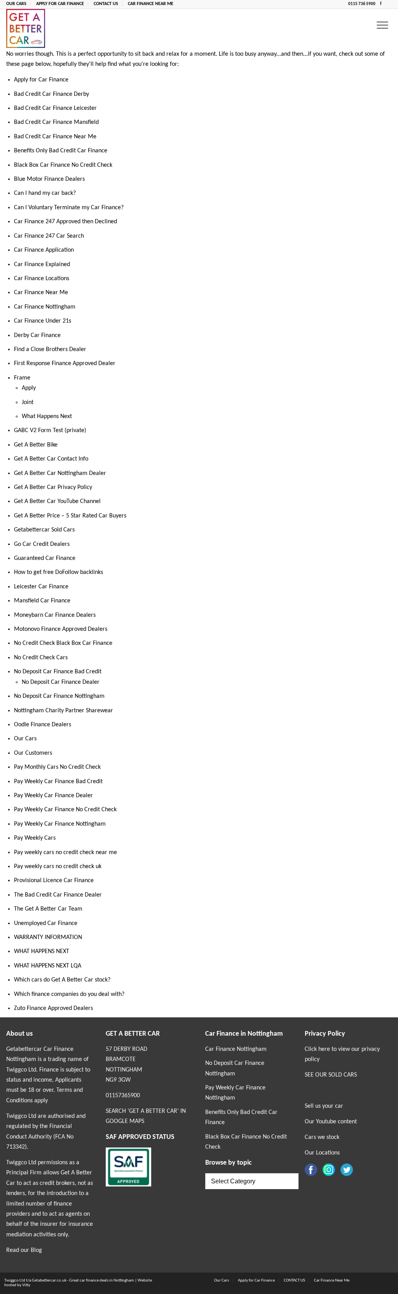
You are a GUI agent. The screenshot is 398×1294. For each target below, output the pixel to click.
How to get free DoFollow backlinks (58, 572)
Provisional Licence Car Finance (54, 880)
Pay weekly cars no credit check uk (57, 866)
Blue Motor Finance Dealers (49, 179)
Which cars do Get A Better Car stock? (62, 980)
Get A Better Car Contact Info (51, 459)
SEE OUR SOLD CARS (331, 1075)
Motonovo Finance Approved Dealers (60, 629)
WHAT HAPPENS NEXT (41, 951)
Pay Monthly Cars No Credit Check (57, 767)
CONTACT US (106, 4)
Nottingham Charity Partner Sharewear (63, 711)
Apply (29, 388)
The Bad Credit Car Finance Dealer (58, 895)
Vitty (26, 1285)
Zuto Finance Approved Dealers (53, 1008)
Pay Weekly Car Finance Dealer (53, 796)
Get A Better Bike (36, 445)
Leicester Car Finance (41, 587)
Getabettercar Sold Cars (44, 530)
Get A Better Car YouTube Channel (57, 501)
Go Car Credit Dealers (42, 544)
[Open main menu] (382, 26)
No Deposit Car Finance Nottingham (59, 696)
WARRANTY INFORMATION (48, 937)
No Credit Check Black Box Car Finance (63, 643)
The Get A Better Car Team (48, 909)
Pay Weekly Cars (35, 838)
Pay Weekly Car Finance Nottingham (60, 824)
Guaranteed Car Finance (44, 558)
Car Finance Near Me (150, 4)
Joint (27, 402)
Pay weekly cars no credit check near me (65, 852)
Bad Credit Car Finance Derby (51, 94)
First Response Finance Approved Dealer (64, 363)
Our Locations (322, 1153)
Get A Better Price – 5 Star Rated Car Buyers (70, 516)
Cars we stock (322, 1137)
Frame (22, 378)
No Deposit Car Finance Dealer (61, 682)
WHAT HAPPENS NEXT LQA (47, 966)
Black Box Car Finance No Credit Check (63, 165)
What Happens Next (47, 416)
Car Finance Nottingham (44, 307)
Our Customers (33, 753)
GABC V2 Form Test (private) (50, 430)
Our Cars (16, 4)
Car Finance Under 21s (42, 321)
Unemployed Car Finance (45, 923)
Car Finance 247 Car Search (49, 236)
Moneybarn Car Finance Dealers (55, 615)
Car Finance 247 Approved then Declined (65, 222)
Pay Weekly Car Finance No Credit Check (65, 810)
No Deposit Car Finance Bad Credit (57, 672)
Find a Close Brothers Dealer (50, 349)
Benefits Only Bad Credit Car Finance (60, 151)
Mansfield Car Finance (42, 601)
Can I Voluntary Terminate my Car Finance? (69, 208)
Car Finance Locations (41, 278)
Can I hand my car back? (45, 193)
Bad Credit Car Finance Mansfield (56, 122)
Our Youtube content (331, 1122)
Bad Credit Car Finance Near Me (55, 137)
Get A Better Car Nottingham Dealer (60, 473)
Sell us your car (324, 1106)
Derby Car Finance (37, 335)
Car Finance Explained (42, 264)
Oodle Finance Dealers (42, 725)
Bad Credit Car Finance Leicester (55, 108)
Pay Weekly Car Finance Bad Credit (58, 782)
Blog (36, 1250)
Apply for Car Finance (60, 4)
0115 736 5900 (362, 4)
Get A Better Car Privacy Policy (53, 487)
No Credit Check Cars (41, 658)
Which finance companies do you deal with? (69, 994)
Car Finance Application (44, 250)
